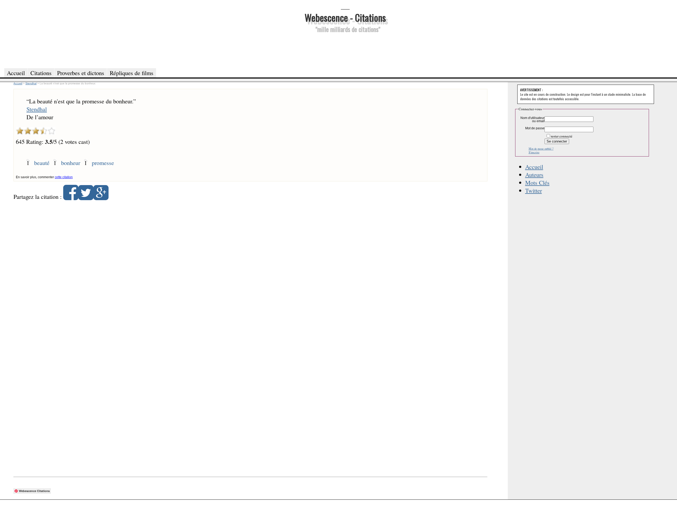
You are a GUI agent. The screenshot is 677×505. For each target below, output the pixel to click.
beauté (41, 163)
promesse (103, 163)
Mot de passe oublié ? (541, 148)
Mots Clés (537, 182)
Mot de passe (535, 128)
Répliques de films (131, 73)
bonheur (70, 163)
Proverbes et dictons (80, 73)
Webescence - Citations (345, 17)
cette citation (64, 177)
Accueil (534, 167)
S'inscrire (534, 152)
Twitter (533, 190)
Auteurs (534, 174)
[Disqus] (250, 272)
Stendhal (36, 109)
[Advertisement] (345, 50)
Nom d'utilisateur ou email (532, 119)
